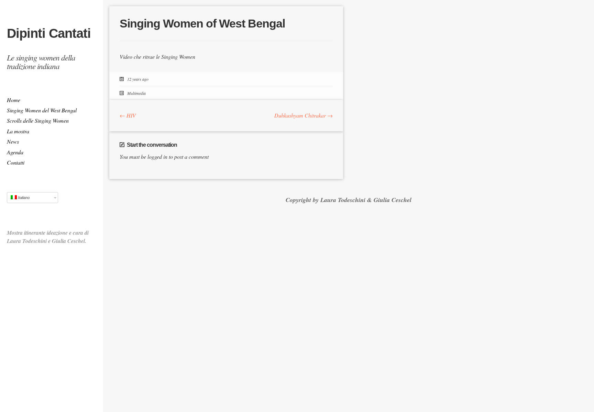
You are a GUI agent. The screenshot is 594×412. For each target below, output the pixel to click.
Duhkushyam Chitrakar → (303, 115)
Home (13, 99)
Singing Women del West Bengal (42, 110)
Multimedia (136, 93)
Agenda (15, 152)
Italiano (23, 198)
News (13, 141)
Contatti (15, 162)
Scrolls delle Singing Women (38, 120)
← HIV (128, 115)
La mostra (18, 131)
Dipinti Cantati (49, 33)
